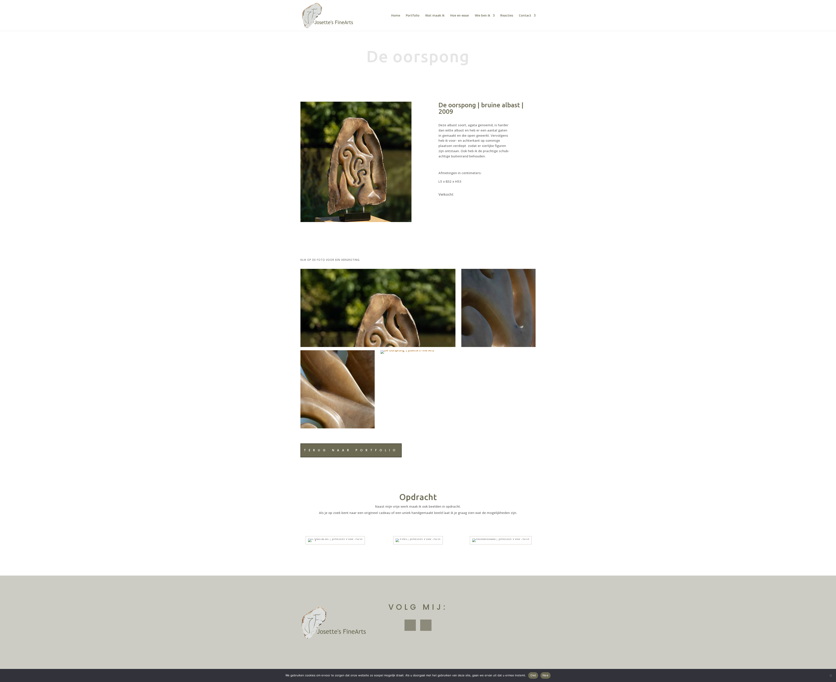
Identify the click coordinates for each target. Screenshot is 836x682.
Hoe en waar (459, 15)
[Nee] (830, 675)
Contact (525, 15)
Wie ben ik (482, 15)
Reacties (506, 15)
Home (395, 15)
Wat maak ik (435, 15)
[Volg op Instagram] (425, 625)
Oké (533, 675)
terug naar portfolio (351, 450)
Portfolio (413, 15)
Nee (545, 675)
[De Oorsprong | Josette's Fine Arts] (377, 347)
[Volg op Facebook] (410, 625)
